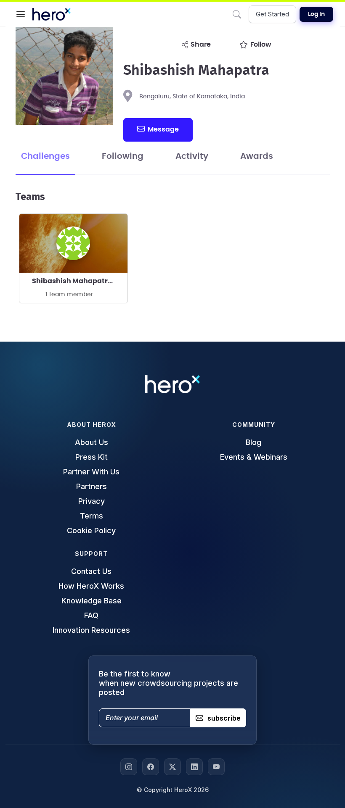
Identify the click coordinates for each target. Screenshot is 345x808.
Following (122, 156)
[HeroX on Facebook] (150, 766)
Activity (191, 156)
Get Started (272, 14)
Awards (256, 156)
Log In (316, 14)
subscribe (224, 718)
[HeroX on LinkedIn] (194, 766)
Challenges (45, 156)
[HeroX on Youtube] (216, 766)
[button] (20, 14)
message (163, 129)
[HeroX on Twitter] (172, 766)
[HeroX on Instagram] (128, 766)
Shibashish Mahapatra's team (79, 281)
